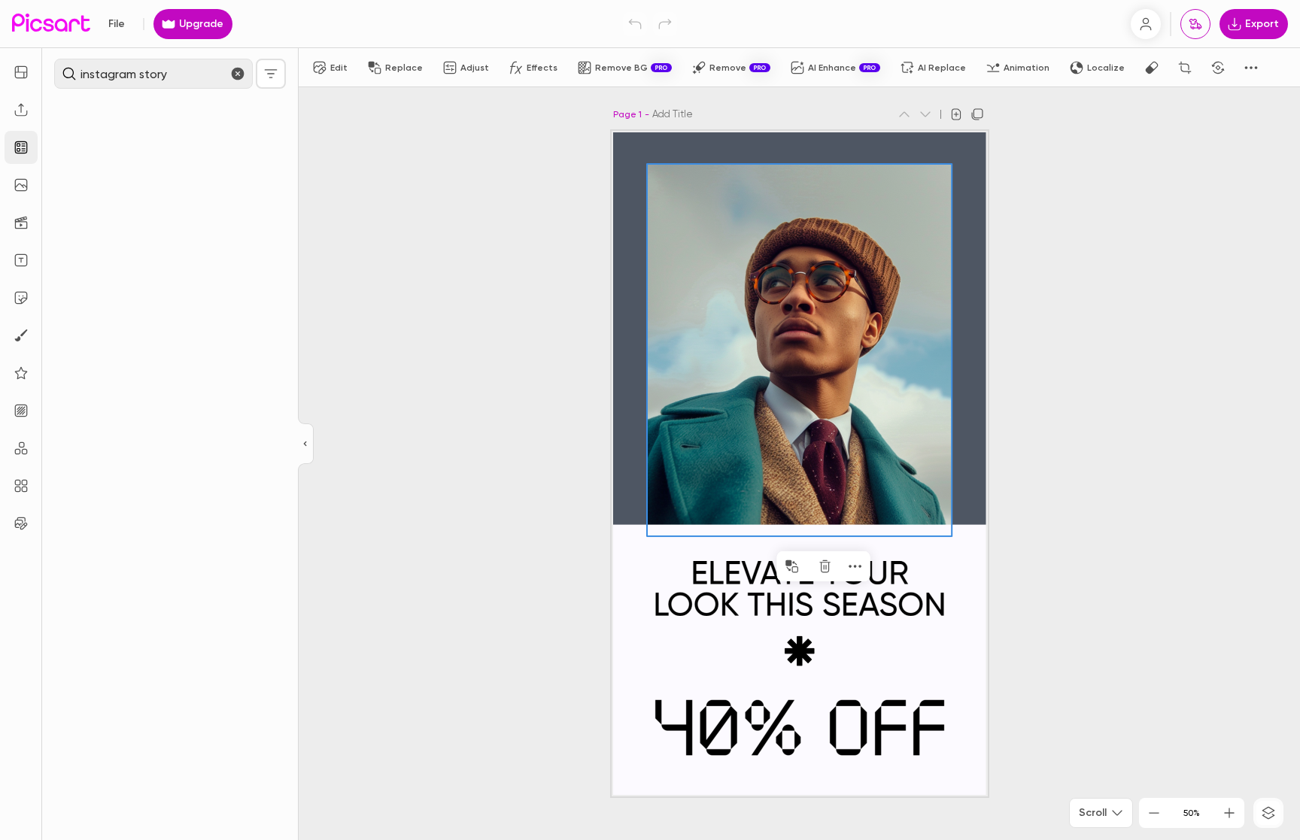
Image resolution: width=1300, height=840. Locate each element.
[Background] (21, 410)
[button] (650, 420)
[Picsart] (51, 24)
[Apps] (21, 448)
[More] (833, 566)
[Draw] (21, 335)
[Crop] (1185, 68)
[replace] (770, 566)
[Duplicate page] (977, 114)
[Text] (21, 260)
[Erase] (1152, 68)
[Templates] (21, 147)
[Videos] (21, 222)
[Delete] (803, 566)
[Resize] (21, 72)
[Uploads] (21, 109)
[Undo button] (635, 24)
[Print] (1195, 24)
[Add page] (956, 114)
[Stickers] (21, 297)
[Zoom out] (1154, 813)
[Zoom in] (1229, 813)
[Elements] (21, 373)
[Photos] (21, 185)
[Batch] (21, 523)
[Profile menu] (1146, 24)
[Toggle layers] (1268, 813)
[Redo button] (665, 24)
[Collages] (21, 485)
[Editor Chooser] (306, 444)
